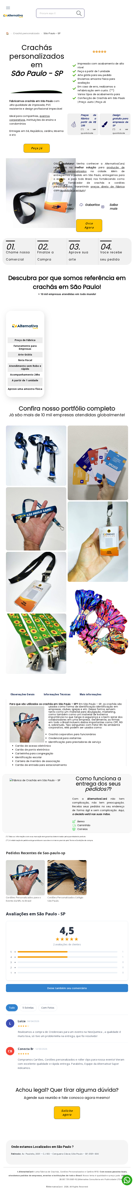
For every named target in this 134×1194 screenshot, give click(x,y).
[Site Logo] (13, 15)
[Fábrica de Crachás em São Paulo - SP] (36, 456)
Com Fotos (47, 1007)
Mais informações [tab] (90, 694)
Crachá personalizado (26, 33)
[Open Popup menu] (8, 7)
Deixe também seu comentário (67, 988)
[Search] (71, 13)
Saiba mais (113, 207)
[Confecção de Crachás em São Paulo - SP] (98, 463)
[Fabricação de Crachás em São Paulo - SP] (36, 644)
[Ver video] (59, 206)
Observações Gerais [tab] (22, 694)
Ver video (69, 207)
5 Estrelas (28, 1007)
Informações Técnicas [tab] (57, 694)
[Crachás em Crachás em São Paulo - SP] (36, 518)
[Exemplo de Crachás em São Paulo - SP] (36, 582)
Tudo (12, 1007)
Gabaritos (92, 205)
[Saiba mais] (102, 206)
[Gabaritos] (81, 204)
